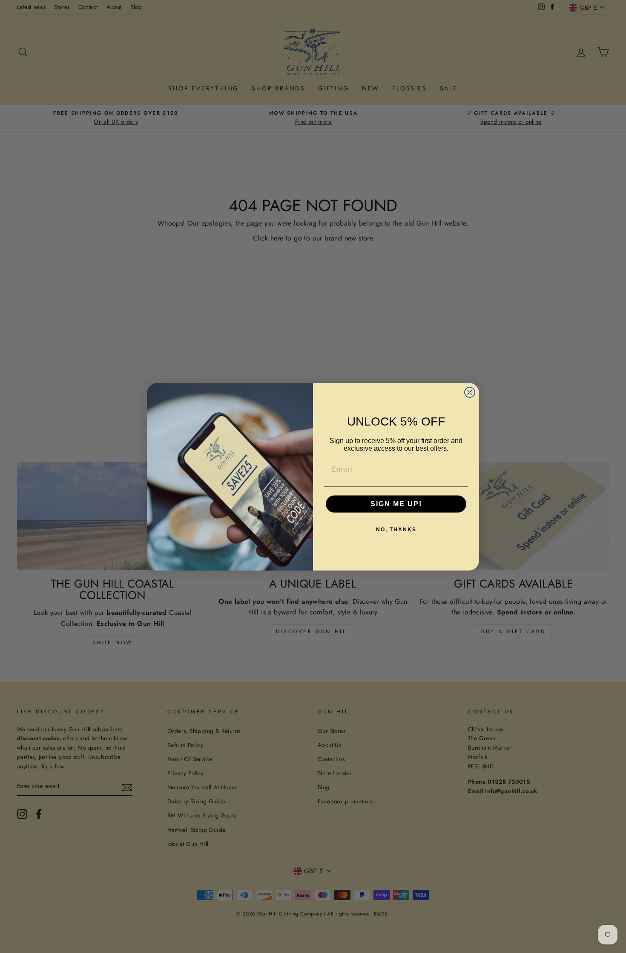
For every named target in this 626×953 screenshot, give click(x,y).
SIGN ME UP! (396, 503)
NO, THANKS (396, 530)
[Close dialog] (470, 392)
